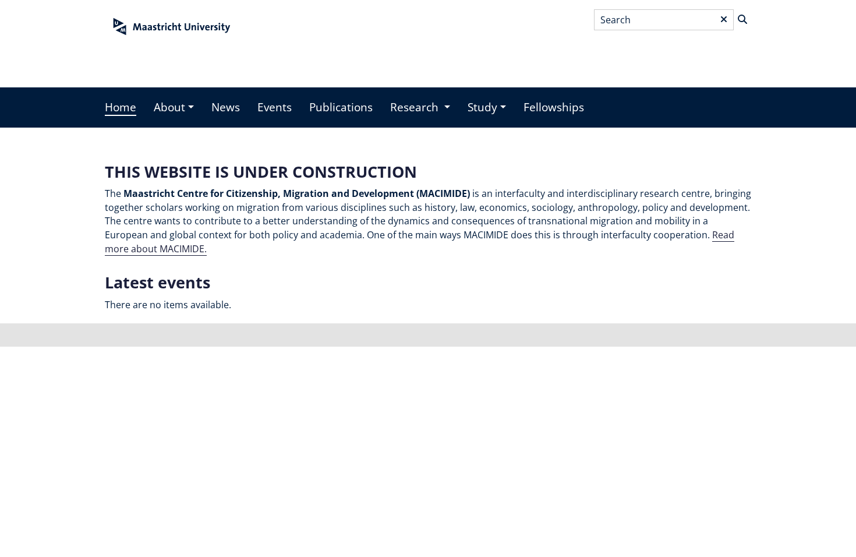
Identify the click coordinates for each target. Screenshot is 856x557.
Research (415, 107)
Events (274, 107)
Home (120, 107)
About (169, 107)
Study (482, 107)
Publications (341, 107)
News (225, 107)
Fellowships (553, 107)
